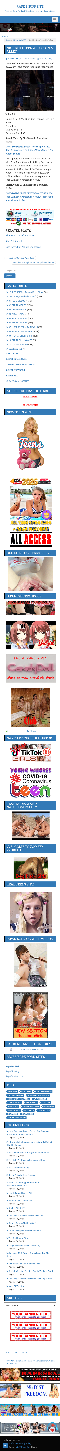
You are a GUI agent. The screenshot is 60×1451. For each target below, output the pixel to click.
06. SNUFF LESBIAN (18, 322)
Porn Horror (31, 1103)
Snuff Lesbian (44, 1110)
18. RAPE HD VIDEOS (15, 370)
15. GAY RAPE (12, 353)
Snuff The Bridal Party (19, 1167)
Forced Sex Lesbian (43, 1091)
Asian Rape (12, 1091)
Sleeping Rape (14, 1110)
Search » (10, 275)
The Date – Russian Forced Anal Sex (26, 1215)
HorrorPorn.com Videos (18, 1099)
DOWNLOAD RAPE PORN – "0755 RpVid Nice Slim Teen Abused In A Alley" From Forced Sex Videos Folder (29, 150)
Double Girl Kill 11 (17, 1208)
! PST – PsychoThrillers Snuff (22, 296)
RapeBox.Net (12, 1066)
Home (5, 36)
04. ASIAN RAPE (16, 314)
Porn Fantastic (14, 1103)
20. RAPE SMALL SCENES (17, 381)
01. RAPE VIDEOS (19, 40)
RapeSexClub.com (15, 1076)
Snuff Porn (12, 1114)
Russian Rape (48, 1106)
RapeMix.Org (12, 1071)
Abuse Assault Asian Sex (20, 1200)
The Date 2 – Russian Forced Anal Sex (27, 1160)
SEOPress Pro (23, 1447)
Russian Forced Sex (31, 1106)
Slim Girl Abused (14, 241)
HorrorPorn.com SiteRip (38, 1095)
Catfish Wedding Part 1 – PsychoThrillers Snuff (31, 1271)
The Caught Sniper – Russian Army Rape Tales (30, 1278)
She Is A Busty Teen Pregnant (22, 1175)
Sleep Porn (29, 1110)
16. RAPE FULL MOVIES (16, 359)
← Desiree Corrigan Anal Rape (20, 258)
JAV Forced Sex (40, 1099)
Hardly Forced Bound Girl (20, 1193)
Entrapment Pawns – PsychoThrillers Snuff (29, 1152)
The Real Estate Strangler (21, 1238)
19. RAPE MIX (12, 375)
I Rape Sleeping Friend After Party (24, 1245)
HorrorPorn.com (15, 1095)
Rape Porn (45, 1103)
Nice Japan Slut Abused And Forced (23, 247)
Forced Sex (26, 1091)
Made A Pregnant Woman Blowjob (25, 1230)
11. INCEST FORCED (18, 344)
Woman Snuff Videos (17, 1118)
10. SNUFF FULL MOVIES (20, 340)
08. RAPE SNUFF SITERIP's (21, 331)
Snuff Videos (27, 1114)
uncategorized (15, 349)
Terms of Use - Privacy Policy (17, 1443)
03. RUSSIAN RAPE (18, 309)
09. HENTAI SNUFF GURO (21, 336)
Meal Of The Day (16, 1286)
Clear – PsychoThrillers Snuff (22, 1223)
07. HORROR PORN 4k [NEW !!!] (23, 327)
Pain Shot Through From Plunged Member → (33, 262)
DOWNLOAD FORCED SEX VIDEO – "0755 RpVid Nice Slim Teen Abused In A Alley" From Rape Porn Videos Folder (29, 197)
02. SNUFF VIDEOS (17, 305)
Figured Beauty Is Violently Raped (24, 1263)
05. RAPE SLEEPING (18, 318)
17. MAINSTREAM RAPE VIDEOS (20, 364)
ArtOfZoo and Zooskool (16, 1352)
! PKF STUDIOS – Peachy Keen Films (26, 292)
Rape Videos (13, 1106)
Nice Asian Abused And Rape (20, 235)
